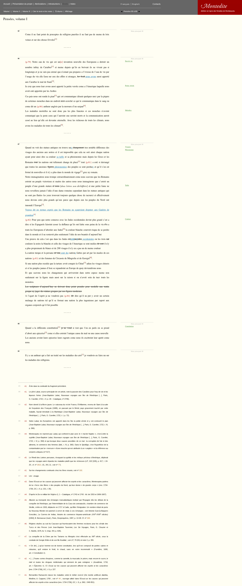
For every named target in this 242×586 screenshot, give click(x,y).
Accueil (6, 4)
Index (72, 4)
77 (59, 465)
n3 (26, 421)
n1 (26, 386)
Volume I (6, 11)
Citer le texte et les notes (42, 11)
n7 (26, 536)
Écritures (59, 11)
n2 (26, 405)
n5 (26, 458)
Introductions (54, 4)
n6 (26, 524)
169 (88, 518)
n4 (26, 434)
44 (60, 579)
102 (80, 470)
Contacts (157, 4)
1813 (39, 465)
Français (125, 4)
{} (28, 61)
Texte (65, 4)
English (136, 4)
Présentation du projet (22, 4)
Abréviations (40, 4)
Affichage (68, 11)
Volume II (16, 11)
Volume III (26, 11)
